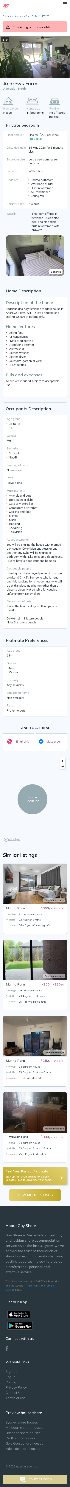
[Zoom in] (62, 761)
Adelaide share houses (23, 1448)
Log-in (10, 1377)
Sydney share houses (22, 1422)
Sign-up (12, 1371)
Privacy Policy (32, 1285)
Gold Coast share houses (24, 1443)
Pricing (11, 1382)
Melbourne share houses (24, 1427)
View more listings (35, 1195)
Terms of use (16, 1398)
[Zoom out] (62, 766)
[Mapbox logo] (12, 839)
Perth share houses (20, 1438)
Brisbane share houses (23, 1433)
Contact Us (14, 1392)
